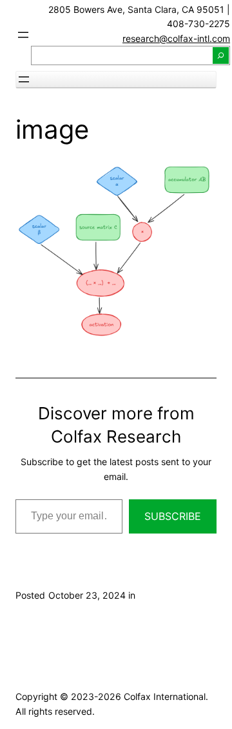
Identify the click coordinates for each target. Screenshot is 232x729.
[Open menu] (23, 35)
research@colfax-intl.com (176, 38)
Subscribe (172, 516)
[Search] (221, 55)
